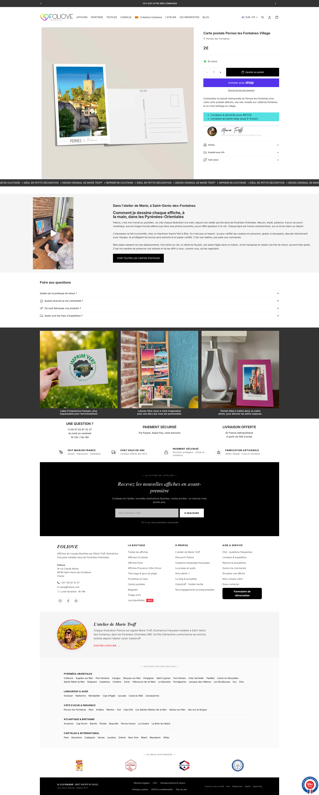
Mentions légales (142, 783)
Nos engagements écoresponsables (194, 589)
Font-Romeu (179, 678)
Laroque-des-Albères (200, 681)
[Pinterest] (76, 601)
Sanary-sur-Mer (177, 709)
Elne (241, 681)
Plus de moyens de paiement (241, 90)
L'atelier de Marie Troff (187, 552)
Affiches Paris (135, 562)
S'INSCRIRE (191, 513)
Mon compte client (232, 578)
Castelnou (105, 681)
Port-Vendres (102, 678)
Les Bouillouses (222, 681)
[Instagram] (60, 601)
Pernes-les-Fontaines (75, 709)
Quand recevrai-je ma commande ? (64, 300)
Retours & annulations (234, 562)
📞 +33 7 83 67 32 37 (68, 582)
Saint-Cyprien (164, 678)
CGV (155, 783)
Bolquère (92, 681)
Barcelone (76, 737)
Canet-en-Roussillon (228, 678)
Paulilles (210, 678)
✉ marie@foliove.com (68, 587)
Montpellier (94, 695)
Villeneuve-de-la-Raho (144, 681)
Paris (66, 737)
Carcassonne (152, 695)
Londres (111, 737)
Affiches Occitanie (138, 557)
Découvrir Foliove (184, 557)
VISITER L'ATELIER (107, 645)
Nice (91, 709)
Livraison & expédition (234, 557)
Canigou (116, 678)
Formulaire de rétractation (242, 593)
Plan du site (181, 789)
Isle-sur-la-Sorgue (197, 709)
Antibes (100, 709)
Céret (127, 681)
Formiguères (179, 681)
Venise (101, 737)
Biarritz (93, 723)
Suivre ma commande (234, 568)
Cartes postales (136, 584)
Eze (119, 709)
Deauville (113, 723)
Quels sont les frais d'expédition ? (64, 315)
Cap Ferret (81, 723)
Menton (110, 709)
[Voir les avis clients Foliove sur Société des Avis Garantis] (238, 765)
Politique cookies (140, 789)
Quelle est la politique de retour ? (58, 293)
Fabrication (213, 160)
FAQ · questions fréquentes (237, 552)
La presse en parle (185, 568)
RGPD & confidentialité (162, 789)
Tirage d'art (134, 595)
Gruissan (68, 695)
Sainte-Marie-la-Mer (74, 681)
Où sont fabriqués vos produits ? (63, 308)
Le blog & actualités (186, 578)
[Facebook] (68, 601)
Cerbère (117, 681)
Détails (211, 145)
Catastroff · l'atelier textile (189, 584)
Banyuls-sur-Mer (132, 678)
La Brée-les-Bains (161, 723)
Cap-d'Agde (109, 695)
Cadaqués (90, 737)
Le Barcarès (164, 681)
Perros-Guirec (128, 723)
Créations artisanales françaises (192, 562)
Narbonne (81, 695)
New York (133, 737)
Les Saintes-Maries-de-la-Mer (151, 709)
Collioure (68, 678)
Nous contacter (230, 584)
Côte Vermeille (196, 678)
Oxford (122, 737)
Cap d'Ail (128, 709)
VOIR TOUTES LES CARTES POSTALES (138, 258)
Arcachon (69, 723)
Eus (235, 681)
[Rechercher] (262, 17)
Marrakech (155, 737)
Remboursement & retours (172, 783)
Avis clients (182, 573)
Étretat (103, 723)
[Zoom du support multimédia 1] (118, 103)
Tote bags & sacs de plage (142, 573)
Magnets (133, 589)
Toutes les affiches (138, 552)
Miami (144, 737)
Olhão (166, 737)
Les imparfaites (140, 600)
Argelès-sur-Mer (84, 678)
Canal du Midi (136, 695)
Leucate (122, 695)
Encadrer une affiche (233, 573)
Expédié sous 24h (216, 152)
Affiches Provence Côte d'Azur (144, 568)
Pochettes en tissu (138, 578)
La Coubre (143, 723)
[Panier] (276, 17)
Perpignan (148, 678)
